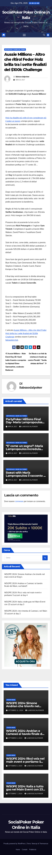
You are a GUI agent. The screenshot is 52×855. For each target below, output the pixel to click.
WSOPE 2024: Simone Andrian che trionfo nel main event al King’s (22, 706)
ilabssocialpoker (22, 77)
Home (18, 849)
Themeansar (43, 843)
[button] (44, 35)
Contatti (24, 849)
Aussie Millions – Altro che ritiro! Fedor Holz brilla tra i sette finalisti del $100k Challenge (25, 333)
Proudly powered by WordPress (15, 843)
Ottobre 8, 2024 (15, 766)
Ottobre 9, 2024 (15, 738)
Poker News (11, 699)
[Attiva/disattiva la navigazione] (24, 35)
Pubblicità (32, 849)
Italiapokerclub (11, 340)
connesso (19, 501)
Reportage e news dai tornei (15, 49)
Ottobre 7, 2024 (15, 793)
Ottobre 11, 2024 (16, 710)
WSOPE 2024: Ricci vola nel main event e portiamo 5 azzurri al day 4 (25, 761)
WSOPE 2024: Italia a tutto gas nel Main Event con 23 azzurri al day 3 (24, 789)
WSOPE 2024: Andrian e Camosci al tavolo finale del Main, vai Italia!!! (25, 734)
